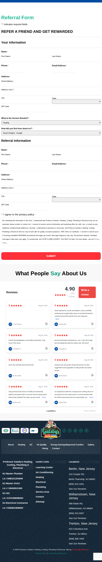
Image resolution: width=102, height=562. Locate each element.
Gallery (91, 445)
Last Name (56, 56)
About (11, 445)
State (54, 98)
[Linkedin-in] (81, 430)
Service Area (42, 492)
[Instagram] (70, 430)
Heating (21, 445)
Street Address (7, 81)
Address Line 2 (7, 90)
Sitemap (40, 501)
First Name (5, 56)
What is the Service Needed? (15, 118)
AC (30, 445)
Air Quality (42, 445)
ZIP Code (5, 106)
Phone (4, 66)
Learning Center (44, 467)
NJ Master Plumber (12, 473)
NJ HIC (6, 493)
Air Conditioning (44, 472)
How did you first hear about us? (17, 129)
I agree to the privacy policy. (19, 214)
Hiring (45, 448)
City (2, 98)
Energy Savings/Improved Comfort (67, 445)
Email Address (59, 66)
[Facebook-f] (64, 430)
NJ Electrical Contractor (15, 503)
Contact (56, 448)
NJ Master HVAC (11, 483)
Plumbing (41, 487)
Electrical (41, 482)
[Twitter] (75, 430)
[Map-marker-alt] (86, 430)
